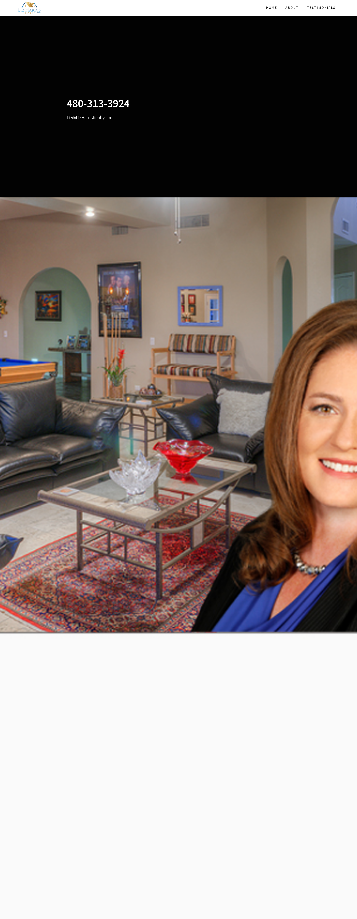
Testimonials (321, 7)
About (292, 7)
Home (271, 7)
